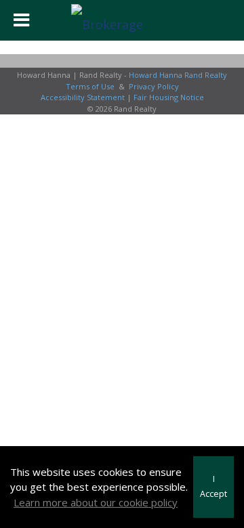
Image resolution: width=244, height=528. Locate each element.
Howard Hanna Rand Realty (178, 75)
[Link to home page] (122, 20)
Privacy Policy (154, 86)
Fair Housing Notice (169, 97)
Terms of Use (90, 86)
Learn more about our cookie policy (96, 502)
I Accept (213, 486)
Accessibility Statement (83, 97)
